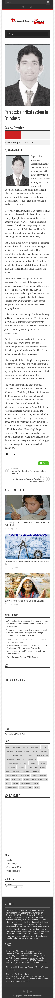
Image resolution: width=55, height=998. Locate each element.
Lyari (34, 775)
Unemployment (11, 787)
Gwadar (21, 767)
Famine (43, 763)
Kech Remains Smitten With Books (22, 657)
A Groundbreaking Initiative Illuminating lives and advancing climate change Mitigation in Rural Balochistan (28, 624)
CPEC (8, 755)
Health (29, 767)
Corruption (43, 751)
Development (29, 755)
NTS (7, 779)
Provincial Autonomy (39, 779)
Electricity (33, 763)
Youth (37, 787)
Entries (11, 864)
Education (32, 759)
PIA (13, 779)
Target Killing (25, 783)
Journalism (16, 771)
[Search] (48, 2)
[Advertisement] (27, 819)
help (13, 969)
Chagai (19, 751)
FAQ (27, 979)
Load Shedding (11, 775)
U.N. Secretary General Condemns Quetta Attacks (27, 479)
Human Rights (40, 767)
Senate (15, 783)
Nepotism (42, 775)
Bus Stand (9, 751)
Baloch (25, 747)
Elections (23, 763)
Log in (9, 860)
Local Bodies (24, 775)
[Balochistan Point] (27, 22)
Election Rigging (12, 763)
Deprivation (17, 755)
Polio (19, 779)
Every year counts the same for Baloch (24, 600)
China (26, 751)
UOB (22, 787)
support (26, 981)
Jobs (7, 771)
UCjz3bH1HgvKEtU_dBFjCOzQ (20, 976)
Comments (13, 867)
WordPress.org (13, 871)
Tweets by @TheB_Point (16, 734)
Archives (8, 884)
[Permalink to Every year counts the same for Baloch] (27, 597)
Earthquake (10, 759)
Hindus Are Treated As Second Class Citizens (28, 471)
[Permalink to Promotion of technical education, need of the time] (27, 558)
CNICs (34, 751)
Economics (21, 759)
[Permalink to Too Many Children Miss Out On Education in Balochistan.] (27, 519)
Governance (10, 767)
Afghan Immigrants (13, 747)
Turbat (35, 783)
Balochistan (35, 747)
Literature (35, 771)
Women (29, 787)
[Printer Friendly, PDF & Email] (43, 464)
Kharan (26, 771)
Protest (26, 779)
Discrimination (42, 755)
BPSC (44, 747)
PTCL (8, 783)
